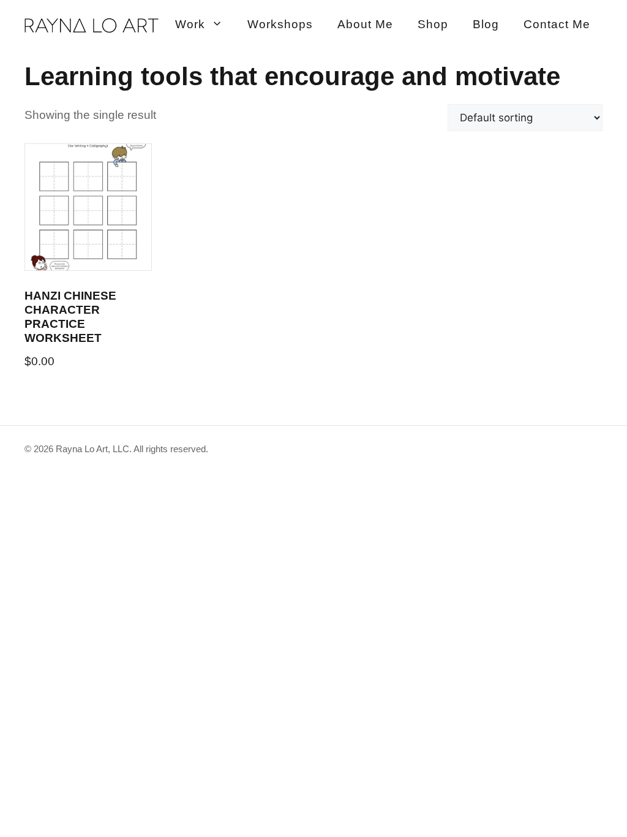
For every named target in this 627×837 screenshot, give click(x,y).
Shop (433, 24)
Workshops (280, 24)
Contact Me (557, 24)
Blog (486, 24)
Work (190, 24)
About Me (365, 24)
